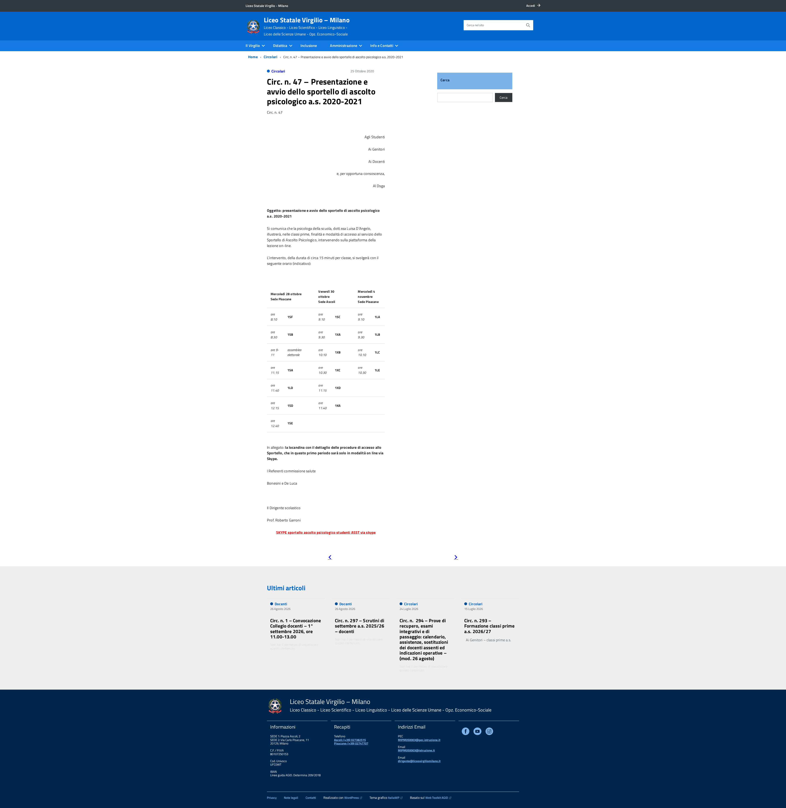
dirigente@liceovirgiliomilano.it (419, 761)
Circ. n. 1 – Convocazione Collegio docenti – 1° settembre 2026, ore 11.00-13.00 (295, 628)
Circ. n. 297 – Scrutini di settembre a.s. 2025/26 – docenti (359, 626)
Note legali (291, 797)
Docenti (281, 604)
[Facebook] (465, 732)
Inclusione (308, 45)
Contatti (311, 797)
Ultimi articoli (286, 588)
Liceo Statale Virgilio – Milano (307, 26)
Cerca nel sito (475, 25)
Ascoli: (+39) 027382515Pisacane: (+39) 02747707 (351, 742)
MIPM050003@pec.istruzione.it (419, 740)
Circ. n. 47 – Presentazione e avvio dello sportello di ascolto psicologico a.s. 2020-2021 (321, 91)
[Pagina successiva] (456, 558)
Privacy (272, 797)
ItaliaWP (393, 797)
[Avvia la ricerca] (528, 25)
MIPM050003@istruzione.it (416, 750)
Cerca (444, 80)
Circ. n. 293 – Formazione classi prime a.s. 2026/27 (489, 626)
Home (253, 57)
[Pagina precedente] (330, 558)
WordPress (351, 797)
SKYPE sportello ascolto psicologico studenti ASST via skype (326, 532)
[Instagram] (489, 732)
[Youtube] (477, 732)
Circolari (271, 57)
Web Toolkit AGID (436, 797)
